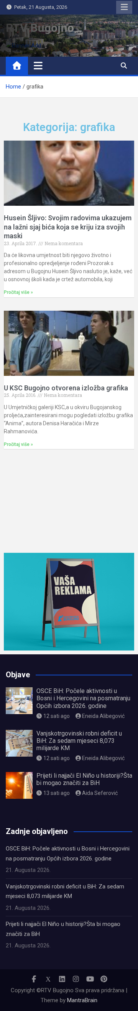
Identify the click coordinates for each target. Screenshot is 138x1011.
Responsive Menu (124, 7)
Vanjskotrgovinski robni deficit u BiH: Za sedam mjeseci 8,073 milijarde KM (79, 741)
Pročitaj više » (18, 292)
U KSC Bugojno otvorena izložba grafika (66, 388)
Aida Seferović (100, 793)
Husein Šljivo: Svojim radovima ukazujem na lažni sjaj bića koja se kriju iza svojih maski (67, 227)
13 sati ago (56, 793)
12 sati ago (56, 716)
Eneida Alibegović (103, 716)
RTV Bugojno (40, 27)
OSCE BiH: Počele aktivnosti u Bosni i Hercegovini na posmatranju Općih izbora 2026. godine (83, 698)
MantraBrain (82, 1000)
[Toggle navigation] (38, 65)
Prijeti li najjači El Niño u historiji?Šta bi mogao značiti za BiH (84, 779)
